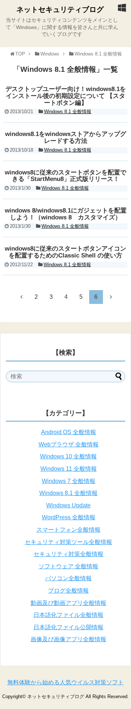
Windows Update (68, 505)
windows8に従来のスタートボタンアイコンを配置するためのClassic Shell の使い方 (65, 252)
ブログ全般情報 (68, 591)
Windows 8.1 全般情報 (67, 111)
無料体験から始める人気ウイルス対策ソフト (65, 682)
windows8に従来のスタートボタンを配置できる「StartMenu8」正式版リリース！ (65, 176)
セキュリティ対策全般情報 (68, 554)
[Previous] (21, 297)
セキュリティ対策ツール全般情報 (68, 542)
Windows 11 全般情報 (68, 469)
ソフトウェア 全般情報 (68, 566)
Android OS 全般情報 (68, 432)
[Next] (111, 297)
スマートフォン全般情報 (68, 530)
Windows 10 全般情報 (68, 456)
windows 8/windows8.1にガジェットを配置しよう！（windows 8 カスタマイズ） (66, 214)
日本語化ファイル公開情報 (68, 627)
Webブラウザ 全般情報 (69, 444)
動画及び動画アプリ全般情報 (68, 603)
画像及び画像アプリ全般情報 (68, 639)
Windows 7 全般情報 (68, 481)
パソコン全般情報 (68, 578)
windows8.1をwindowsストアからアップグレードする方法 (65, 137)
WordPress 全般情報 (68, 517)
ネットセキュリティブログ (60, 9)
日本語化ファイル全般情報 (68, 615)
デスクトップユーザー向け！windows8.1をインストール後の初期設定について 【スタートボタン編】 (65, 96)
